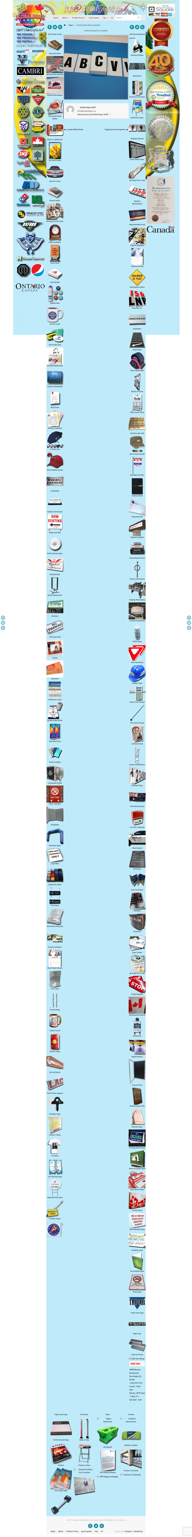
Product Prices (72, 1531)
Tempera (128, 1531)
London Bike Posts (74, 129)
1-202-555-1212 (135, 1383)
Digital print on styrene (115, 129)
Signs (71, 25)
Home (52, 1531)
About (60, 1531)
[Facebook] (3, 618)
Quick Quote (86, 1531)
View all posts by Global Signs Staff (94, 114)
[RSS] (3, 628)
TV (102, 1531)
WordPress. (138, 1531)
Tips (96, 1531)
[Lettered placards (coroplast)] (96, 67)
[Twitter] (3, 623)
